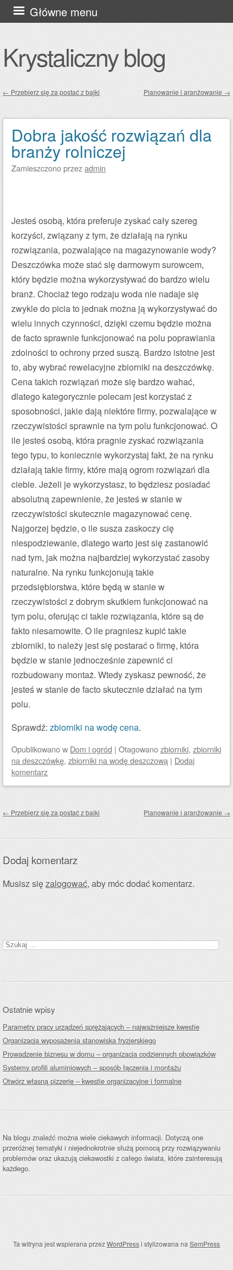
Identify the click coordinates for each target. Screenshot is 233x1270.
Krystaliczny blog (84, 56)
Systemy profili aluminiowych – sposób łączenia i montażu (92, 1067)
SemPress (205, 1243)
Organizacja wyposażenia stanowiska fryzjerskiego (79, 1040)
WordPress (123, 1243)
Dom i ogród (91, 749)
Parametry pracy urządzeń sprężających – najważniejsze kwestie (101, 1027)
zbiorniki (174, 749)
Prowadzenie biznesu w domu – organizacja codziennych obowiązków (109, 1054)
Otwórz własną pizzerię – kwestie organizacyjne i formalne (92, 1081)
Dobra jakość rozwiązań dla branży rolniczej (111, 143)
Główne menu (64, 12)
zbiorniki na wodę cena (94, 727)
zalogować (66, 883)
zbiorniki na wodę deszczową (118, 760)
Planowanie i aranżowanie (187, 92)
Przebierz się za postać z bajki (51, 92)
